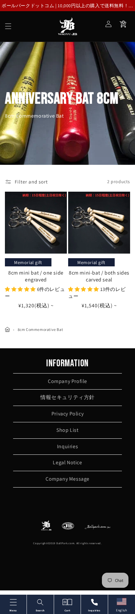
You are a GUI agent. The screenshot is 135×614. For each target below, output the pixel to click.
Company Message (67, 478)
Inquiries (67, 446)
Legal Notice (67, 462)
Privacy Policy (67, 413)
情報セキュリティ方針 (67, 397)
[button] (8, 26)
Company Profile (67, 381)
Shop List (67, 430)
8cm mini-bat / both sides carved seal (99, 276)
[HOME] (7, 329)
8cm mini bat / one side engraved (36, 276)
